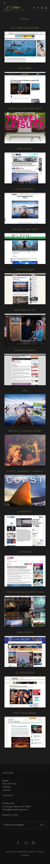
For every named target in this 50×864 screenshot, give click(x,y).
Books (5, 780)
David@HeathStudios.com (15, 809)
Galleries (6, 787)
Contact (6, 790)
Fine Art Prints (9, 784)
